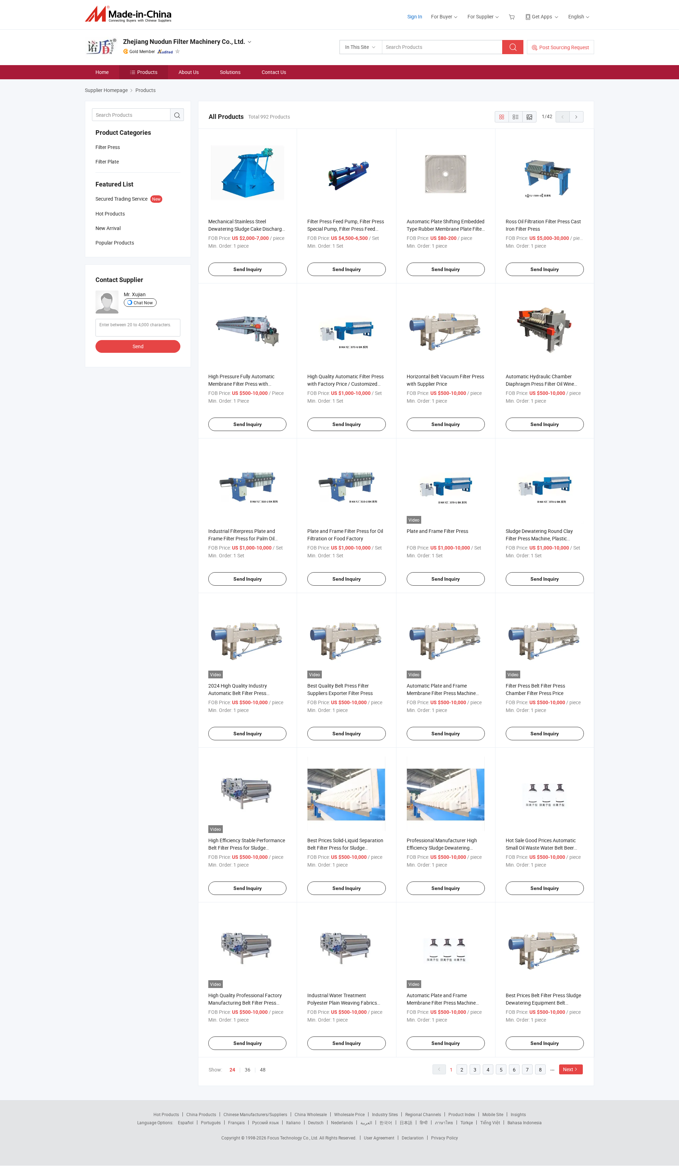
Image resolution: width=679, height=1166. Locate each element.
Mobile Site (492, 1114)
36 (247, 1069)
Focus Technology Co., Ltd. (293, 1138)
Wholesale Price (349, 1114)
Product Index (461, 1114)
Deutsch (316, 1122)
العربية (366, 1122)
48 (263, 1069)
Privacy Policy (444, 1138)
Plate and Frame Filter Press (437, 531)
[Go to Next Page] (576, 116)
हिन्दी (424, 1122)
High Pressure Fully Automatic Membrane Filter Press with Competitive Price (241, 384)
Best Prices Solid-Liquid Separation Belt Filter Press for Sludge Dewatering (345, 847)
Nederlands (342, 1122)
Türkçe (466, 1122)
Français (236, 1122)
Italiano (293, 1122)
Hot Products (166, 1114)
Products (147, 72)
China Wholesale (311, 1114)
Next (568, 1069)
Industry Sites (385, 1114)
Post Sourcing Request (564, 47)
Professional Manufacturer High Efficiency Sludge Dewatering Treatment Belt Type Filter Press (442, 847)
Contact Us (274, 72)
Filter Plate (107, 161)
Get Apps (542, 16)
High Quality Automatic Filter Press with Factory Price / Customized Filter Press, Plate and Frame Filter (345, 384)
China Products (201, 1114)
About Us (189, 72)
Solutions (230, 72)
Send (138, 346)
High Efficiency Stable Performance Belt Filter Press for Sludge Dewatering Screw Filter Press (246, 847)
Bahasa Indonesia (524, 1122)
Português (211, 1122)
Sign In (414, 16)
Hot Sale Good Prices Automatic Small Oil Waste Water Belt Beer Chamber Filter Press (541, 847)
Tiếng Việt (490, 1122)
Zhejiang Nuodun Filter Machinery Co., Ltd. (184, 41)
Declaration (413, 1138)
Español (185, 1122)
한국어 (385, 1122)
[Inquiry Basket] (512, 16)
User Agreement (379, 1138)
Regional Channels (423, 1114)
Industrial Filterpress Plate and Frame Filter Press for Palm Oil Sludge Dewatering (241, 538)
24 (232, 1070)
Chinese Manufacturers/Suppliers (255, 1114)
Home (102, 72)
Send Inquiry (247, 269)
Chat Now (143, 302)
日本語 (406, 1122)
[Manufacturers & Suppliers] (130, 14)
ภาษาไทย (444, 1122)
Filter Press (107, 147)
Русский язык (265, 1122)
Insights (518, 1114)
